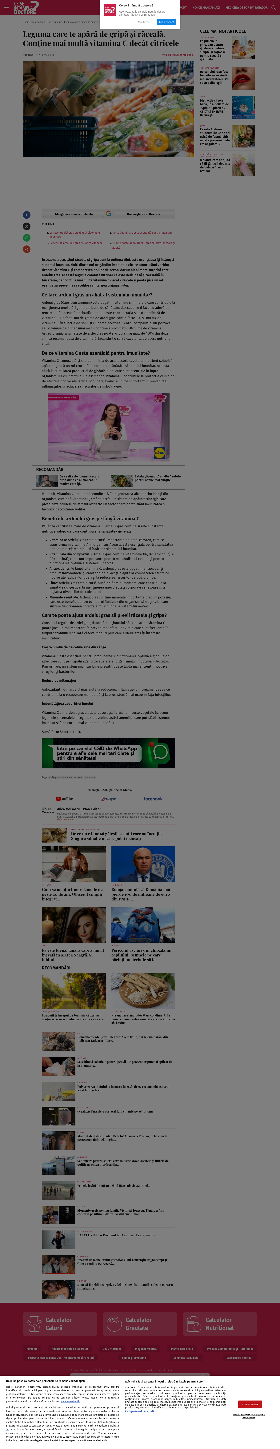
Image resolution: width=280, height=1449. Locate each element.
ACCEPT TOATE (250, 1404)
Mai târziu (144, 22)
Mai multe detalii (70, 1401)
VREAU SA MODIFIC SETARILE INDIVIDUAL (249, 1416)
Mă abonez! (166, 22)
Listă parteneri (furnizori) (139, 1411)
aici (7, 1429)
